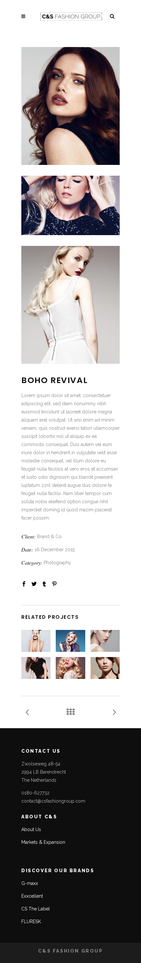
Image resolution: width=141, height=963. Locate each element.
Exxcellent (32, 896)
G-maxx (29, 883)
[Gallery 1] (70, 106)
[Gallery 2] (70, 205)
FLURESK (31, 921)
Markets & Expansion (43, 842)
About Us (31, 829)
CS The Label (35, 908)
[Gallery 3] (70, 305)
